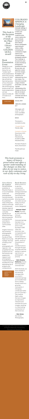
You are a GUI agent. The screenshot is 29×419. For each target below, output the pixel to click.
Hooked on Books (20, 131)
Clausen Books (20, 126)
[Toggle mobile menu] (26, 2)
